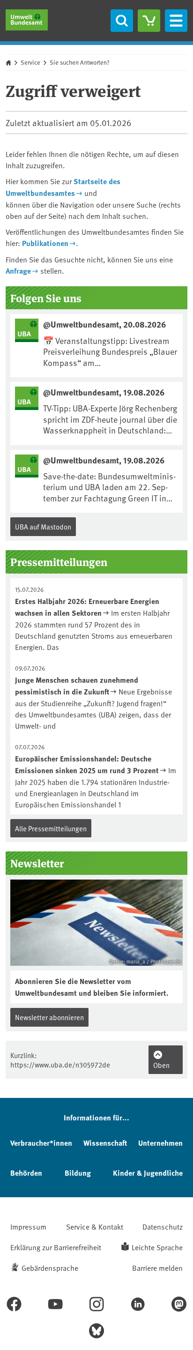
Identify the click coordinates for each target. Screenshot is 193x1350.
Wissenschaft (105, 1142)
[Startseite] (27, 19)
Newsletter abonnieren (49, 1017)
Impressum (28, 1226)
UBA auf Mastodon (43, 526)
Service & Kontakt (94, 1226)
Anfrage (18, 270)
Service (30, 62)
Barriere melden (157, 1267)
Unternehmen (160, 1142)
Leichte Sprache (157, 1247)
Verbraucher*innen (41, 1142)
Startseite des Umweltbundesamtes (63, 187)
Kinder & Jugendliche (148, 1172)
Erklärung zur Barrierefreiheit (55, 1247)
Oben (161, 1065)
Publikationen (45, 243)
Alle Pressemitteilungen (51, 828)
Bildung (78, 1172)
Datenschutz (162, 1226)
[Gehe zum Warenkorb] (149, 20)
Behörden (26, 1172)
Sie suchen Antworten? (80, 62)
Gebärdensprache (50, 1267)
